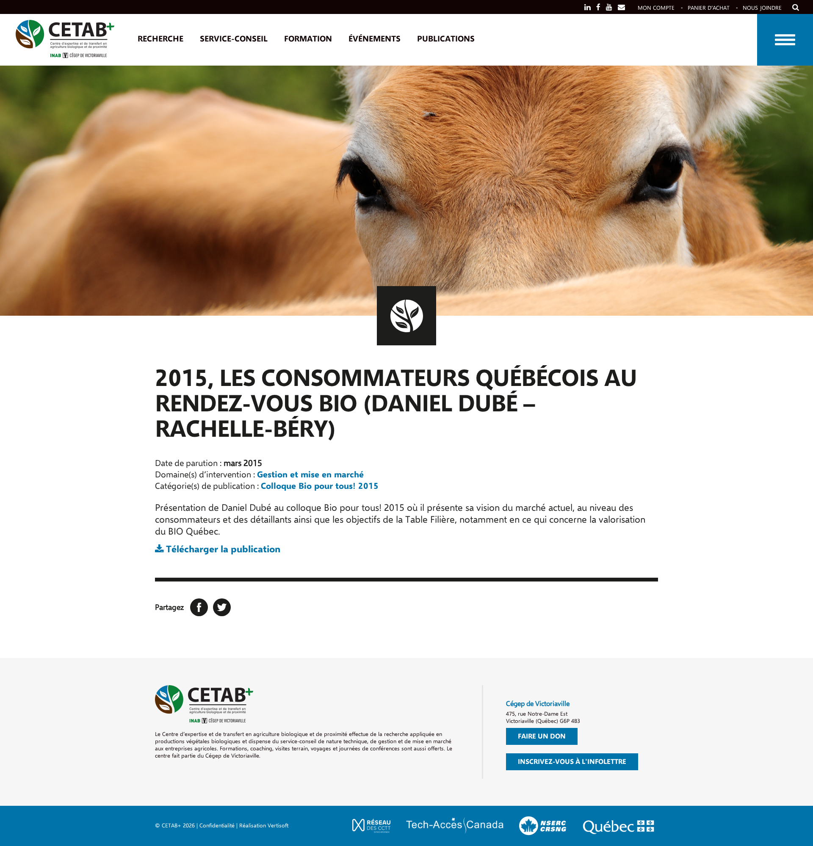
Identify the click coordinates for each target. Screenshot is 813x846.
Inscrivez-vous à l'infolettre (572, 761)
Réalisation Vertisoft (263, 825)
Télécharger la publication (221, 549)
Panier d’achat (709, 7)
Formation (308, 38)
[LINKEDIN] (587, 7)
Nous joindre (762, 7)
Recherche (160, 38)
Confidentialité (217, 825)
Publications (446, 38)
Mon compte (656, 7)
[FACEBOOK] (598, 7)
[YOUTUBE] (609, 7)
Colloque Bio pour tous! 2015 (320, 486)
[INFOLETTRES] (621, 7)
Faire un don (542, 736)
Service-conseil (234, 38)
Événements (374, 38)
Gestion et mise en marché (310, 474)
